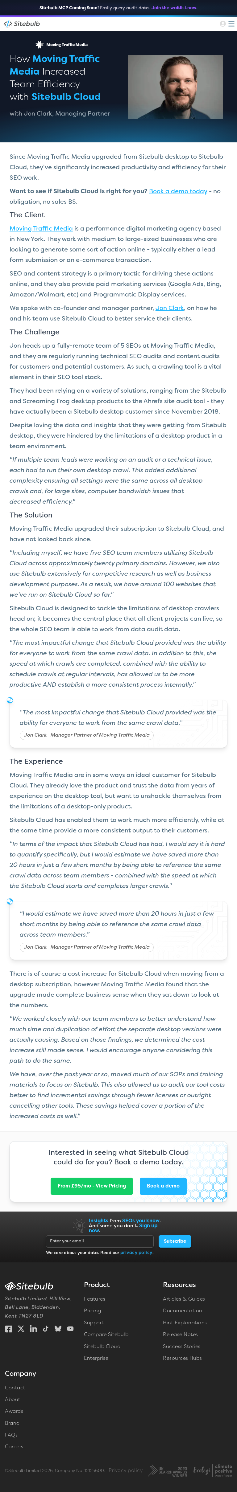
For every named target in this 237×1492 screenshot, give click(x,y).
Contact (15, 1388)
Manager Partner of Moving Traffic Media (100, 735)
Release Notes (180, 1334)
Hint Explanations (185, 1323)
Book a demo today (178, 191)
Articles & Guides (184, 1299)
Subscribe (175, 1241)
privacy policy (136, 1253)
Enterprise (96, 1358)
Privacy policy (126, 1470)
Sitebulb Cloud (102, 1346)
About (12, 1399)
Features (94, 1299)
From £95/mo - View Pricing (92, 1186)
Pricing (92, 1311)
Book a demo (163, 1186)
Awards (14, 1411)
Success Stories (182, 1346)
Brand (12, 1423)
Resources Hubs (182, 1358)
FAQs (11, 1435)
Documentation (182, 1311)
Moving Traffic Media (41, 229)
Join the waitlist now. (175, 8)
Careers (14, 1447)
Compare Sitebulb (106, 1334)
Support (94, 1323)
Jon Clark (170, 308)
